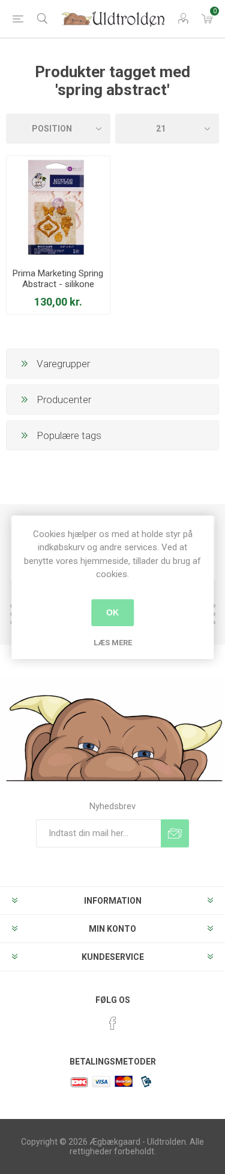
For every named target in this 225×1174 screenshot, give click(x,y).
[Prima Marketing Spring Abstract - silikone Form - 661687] (58, 207)
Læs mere (113, 642)
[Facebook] (112, 1023)
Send (175, 833)
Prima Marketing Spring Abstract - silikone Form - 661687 (58, 284)
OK (112, 612)
